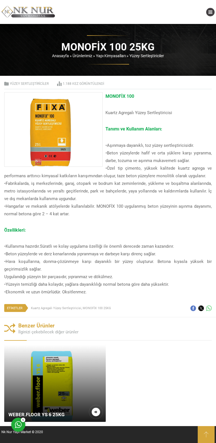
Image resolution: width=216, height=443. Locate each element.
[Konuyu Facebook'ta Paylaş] (193, 308)
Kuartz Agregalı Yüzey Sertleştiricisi (56, 308)
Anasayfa (60, 55)
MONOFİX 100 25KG (97, 308)
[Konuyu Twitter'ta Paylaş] (201, 308)
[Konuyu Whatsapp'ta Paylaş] (209, 308)
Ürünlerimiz (82, 55)
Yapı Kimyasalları (111, 55)
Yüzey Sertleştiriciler (146, 55)
